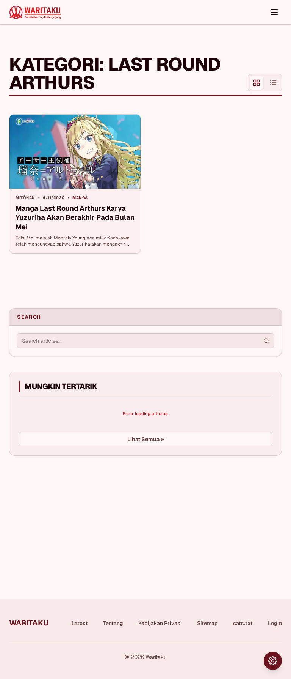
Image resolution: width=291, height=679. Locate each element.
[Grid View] (256, 83)
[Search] (266, 340)
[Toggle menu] (274, 12)
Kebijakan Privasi (160, 623)
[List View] (273, 83)
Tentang (113, 623)
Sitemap (207, 623)
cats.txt (243, 623)
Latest (80, 623)
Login (275, 623)
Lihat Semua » (145, 439)
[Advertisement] (66, 518)
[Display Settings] (273, 661)
